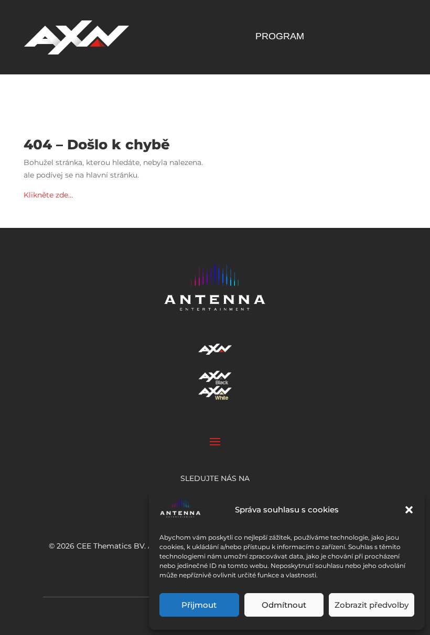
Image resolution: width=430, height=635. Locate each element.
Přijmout (199, 605)
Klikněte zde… (48, 195)
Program (279, 36)
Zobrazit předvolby (371, 605)
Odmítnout (284, 605)
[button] (409, 510)
